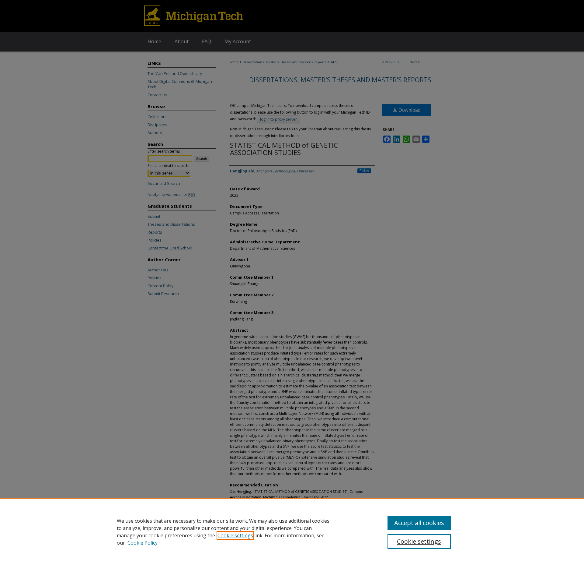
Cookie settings (235, 535)
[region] (292, 531)
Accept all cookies (419, 523)
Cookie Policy (142, 542)
